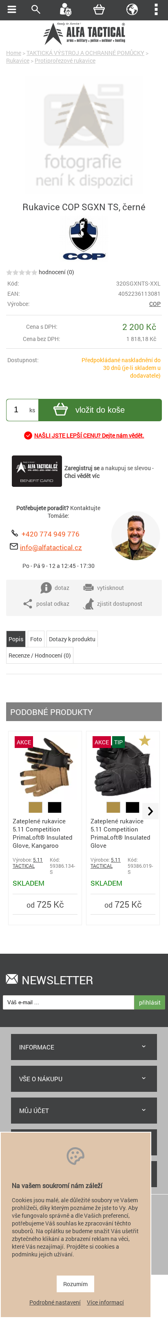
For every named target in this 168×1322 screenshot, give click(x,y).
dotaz (62, 588)
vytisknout (110, 588)
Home (13, 53)
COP (155, 304)
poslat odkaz (52, 603)
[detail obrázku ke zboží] (84, 135)
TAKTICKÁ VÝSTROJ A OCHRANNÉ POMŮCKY (85, 53)
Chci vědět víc (81, 476)
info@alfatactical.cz (51, 547)
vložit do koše (100, 409)
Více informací (105, 1302)
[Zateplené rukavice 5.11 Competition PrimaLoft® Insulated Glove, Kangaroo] (45, 798)
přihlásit (150, 1002)
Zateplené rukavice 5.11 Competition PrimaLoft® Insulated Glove (120, 833)
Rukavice (17, 60)
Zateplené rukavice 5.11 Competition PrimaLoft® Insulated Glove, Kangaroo (43, 833)
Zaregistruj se (81, 468)
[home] (84, 44)
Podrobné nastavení (55, 1302)
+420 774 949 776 (51, 534)
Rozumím (75, 1284)
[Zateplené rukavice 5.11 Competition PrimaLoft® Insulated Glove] (123, 798)
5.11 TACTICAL (28, 863)
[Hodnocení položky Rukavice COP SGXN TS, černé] (22, 272)
